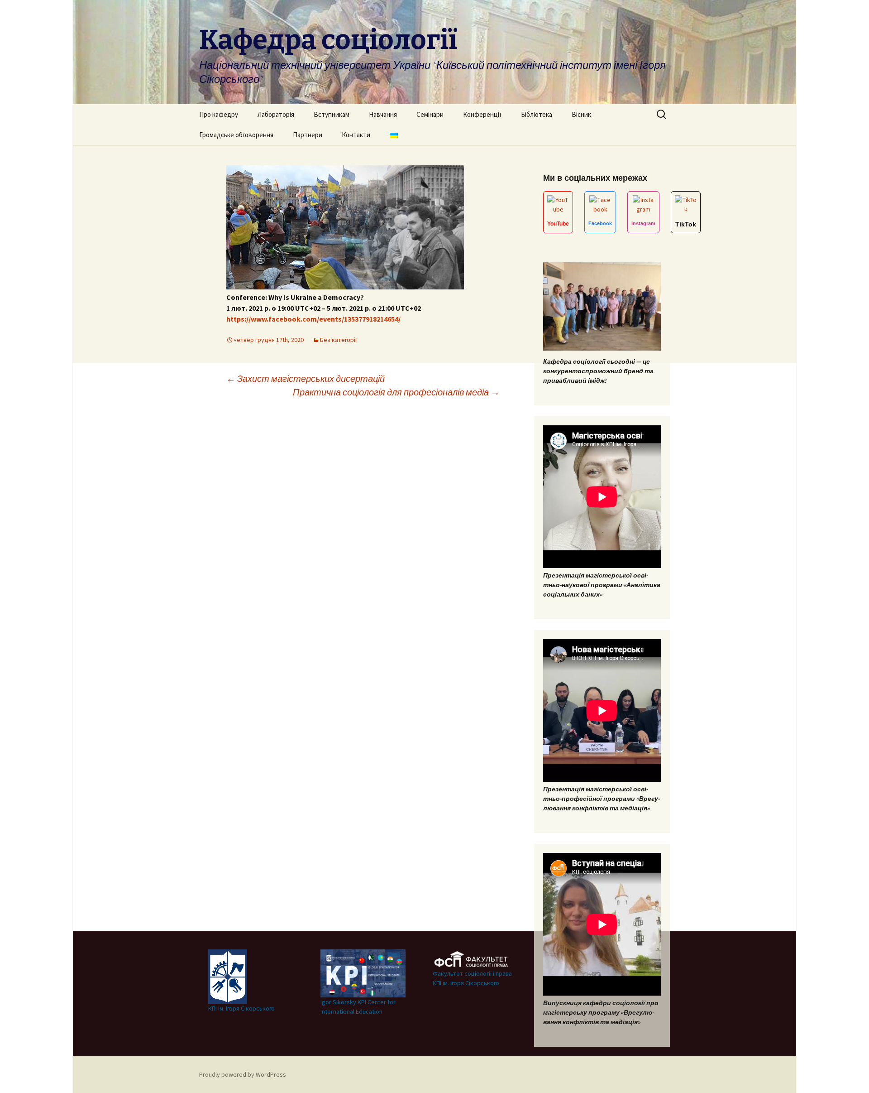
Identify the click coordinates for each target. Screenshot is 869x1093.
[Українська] (394, 135)
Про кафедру (218, 114)
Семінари (430, 114)
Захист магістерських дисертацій (305, 378)
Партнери (307, 134)
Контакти (356, 134)
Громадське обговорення (236, 134)
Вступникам (331, 114)
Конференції (482, 114)
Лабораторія (276, 114)
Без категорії (338, 340)
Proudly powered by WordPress (242, 1074)
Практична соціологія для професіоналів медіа (396, 392)
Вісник (581, 114)
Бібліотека (536, 114)
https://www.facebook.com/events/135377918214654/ (313, 318)
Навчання (383, 114)
